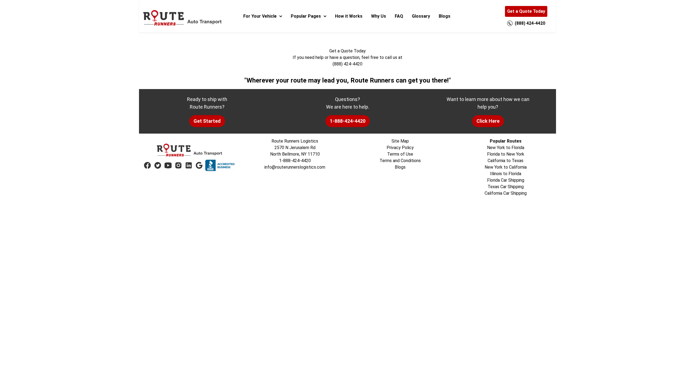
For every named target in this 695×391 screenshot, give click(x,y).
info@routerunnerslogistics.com (294, 167)
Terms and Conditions (400, 160)
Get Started (207, 121)
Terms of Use (400, 154)
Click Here (488, 121)
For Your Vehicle (260, 16)
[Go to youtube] (168, 165)
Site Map (400, 141)
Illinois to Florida (505, 173)
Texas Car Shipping (506, 186)
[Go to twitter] (158, 165)
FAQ (399, 16)
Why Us (378, 16)
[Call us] (510, 23)
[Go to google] (199, 165)
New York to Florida (505, 147)
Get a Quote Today (526, 11)
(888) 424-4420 (347, 64)
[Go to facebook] (147, 165)
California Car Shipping (506, 193)
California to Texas (505, 160)
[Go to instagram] (178, 165)
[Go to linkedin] (189, 165)
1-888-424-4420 (347, 121)
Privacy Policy (400, 147)
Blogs (444, 16)
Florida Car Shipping (505, 180)
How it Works (348, 16)
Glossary (421, 16)
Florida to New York (505, 154)
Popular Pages (306, 16)
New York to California (506, 167)
